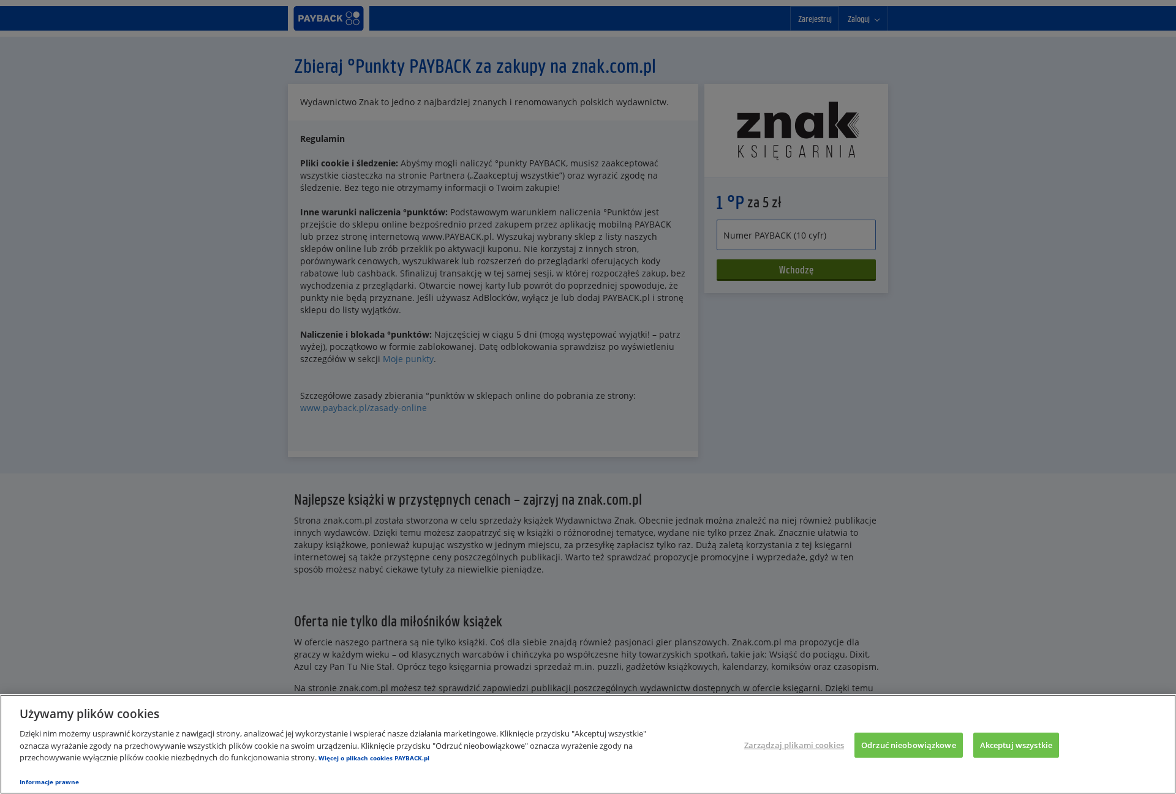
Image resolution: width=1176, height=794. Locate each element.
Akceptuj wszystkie (1016, 744)
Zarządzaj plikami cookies (794, 744)
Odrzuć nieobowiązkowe (908, 744)
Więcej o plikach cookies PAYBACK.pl (373, 758)
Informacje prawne (49, 781)
